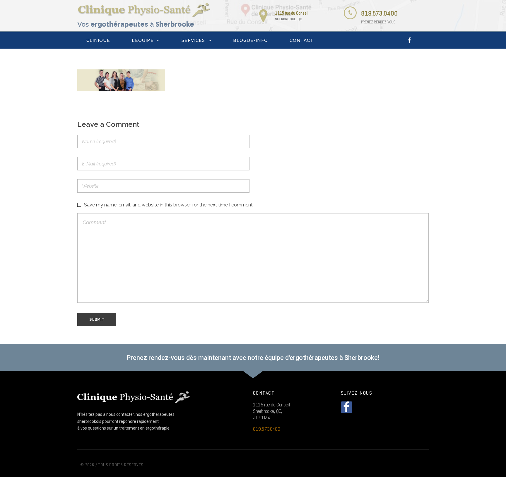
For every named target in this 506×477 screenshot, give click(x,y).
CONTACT (302, 40)
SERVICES (193, 40)
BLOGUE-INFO (250, 40)
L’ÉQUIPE (143, 40)
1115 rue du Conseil (291, 13)
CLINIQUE (98, 40)
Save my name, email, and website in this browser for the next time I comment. (169, 205)
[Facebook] (409, 40)
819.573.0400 (379, 13)
